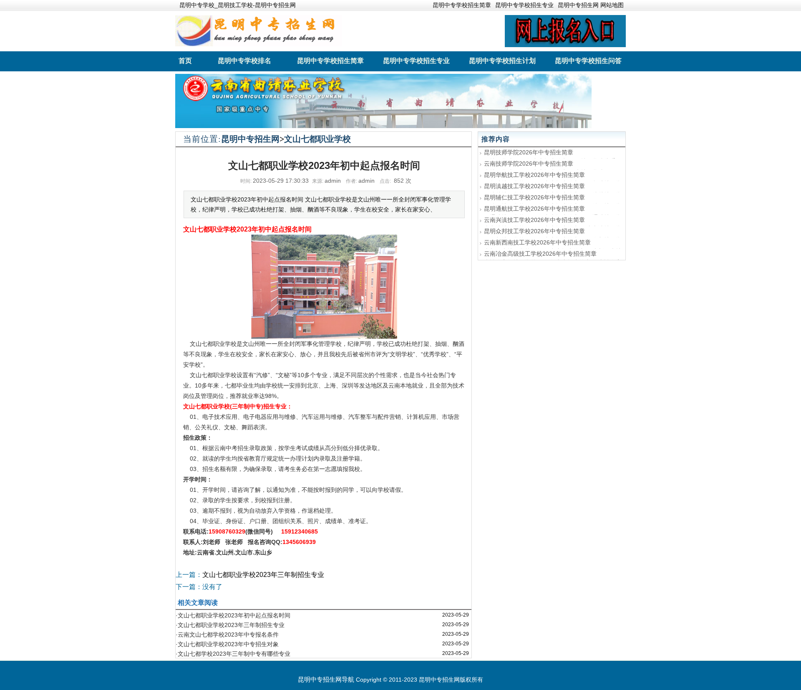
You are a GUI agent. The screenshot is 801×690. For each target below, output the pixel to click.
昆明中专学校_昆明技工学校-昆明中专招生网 (237, 5)
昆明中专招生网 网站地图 (591, 5)
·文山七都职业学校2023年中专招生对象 (227, 644)
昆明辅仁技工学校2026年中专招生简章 (534, 197)
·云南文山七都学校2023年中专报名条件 (227, 634)
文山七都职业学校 (317, 139)
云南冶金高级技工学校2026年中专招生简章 (540, 253)
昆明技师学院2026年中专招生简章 (528, 152)
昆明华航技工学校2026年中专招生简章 (534, 174)
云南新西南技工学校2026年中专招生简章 (537, 242)
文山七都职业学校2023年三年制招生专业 (263, 574)
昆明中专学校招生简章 (462, 5)
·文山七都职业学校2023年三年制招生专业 (230, 625)
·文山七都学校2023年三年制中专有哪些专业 (233, 653)
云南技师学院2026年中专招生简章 (528, 163)
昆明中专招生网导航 (326, 679)
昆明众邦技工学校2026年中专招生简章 (534, 231)
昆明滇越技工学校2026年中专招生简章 (534, 186)
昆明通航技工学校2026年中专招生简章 (534, 208)
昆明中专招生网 (250, 139)
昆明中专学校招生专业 (524, 5)
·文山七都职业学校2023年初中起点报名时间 (233, 615)
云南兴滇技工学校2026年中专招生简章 (534, 220)
